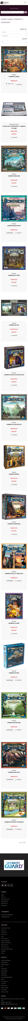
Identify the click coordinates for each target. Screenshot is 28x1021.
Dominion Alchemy (14, 623)
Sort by (23, 29)
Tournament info (5, 916)
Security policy (5, 947)
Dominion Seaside (14, 673)
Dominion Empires (14, 474)
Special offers (4, 991)
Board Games (7, 19)
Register (3, 930)
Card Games (4, 968)
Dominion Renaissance (14, 225)
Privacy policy (4, 944)
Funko (2, 979)
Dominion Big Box (14, 325)
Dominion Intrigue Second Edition (14, 374)
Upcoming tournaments (7, 914)
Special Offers (4, 987)
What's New (4, 989)
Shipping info (4, 938)
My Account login (5, 928)
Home (2, 894)
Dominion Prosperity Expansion (14, 822)
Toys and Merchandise (6, 977)
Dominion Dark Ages (14, 772)
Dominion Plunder (14, 76)
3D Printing (4, 905)
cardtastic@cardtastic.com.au (11, 1004)
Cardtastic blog (5, 899)
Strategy (18, 19)
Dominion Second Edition (14, 424)
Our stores (4, 932)
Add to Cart (11, 83)
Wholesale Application (7, 949)
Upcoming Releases (5, 960)
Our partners (4, 901)
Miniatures (3, 973)
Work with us (4, 903)
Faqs (2, 936)
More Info (19, 84)
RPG (2, 966)
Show (24, 39)
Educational (4, 985)
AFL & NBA (3, 983)
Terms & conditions (6, 942)
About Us (3, 897)
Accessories (4, 970)
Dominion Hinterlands (14, 722)
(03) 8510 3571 (8, 1002)
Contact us (4, 934)
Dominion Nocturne (14, 275)
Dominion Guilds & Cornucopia (14, 573)
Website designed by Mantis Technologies (14, 1018)
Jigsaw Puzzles (5, 964)
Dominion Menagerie (14, 176)
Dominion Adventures (14, 524)
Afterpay (3, 951)
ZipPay (2, 953)
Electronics (4, 981)
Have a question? (5, 940)
